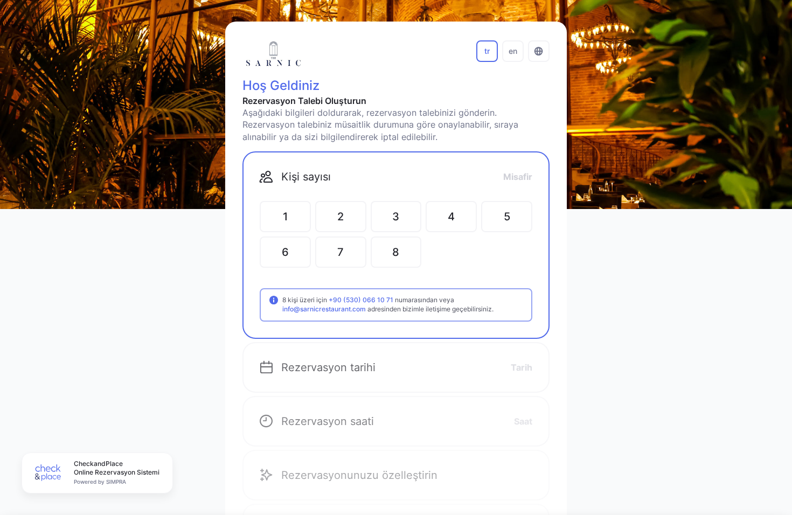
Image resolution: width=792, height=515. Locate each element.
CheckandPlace (98, 464)
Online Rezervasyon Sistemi (116, 472)
